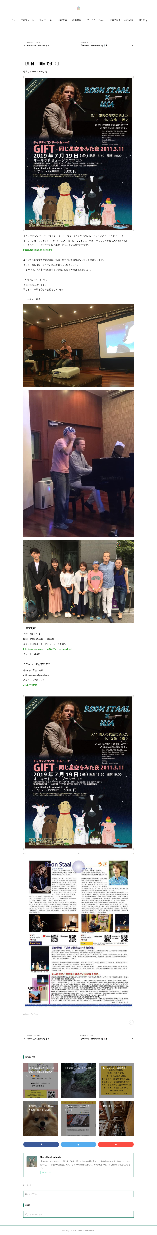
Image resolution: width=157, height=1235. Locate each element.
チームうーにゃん (95, 20)
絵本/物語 (77, 20)
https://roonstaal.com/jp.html (37, 249)
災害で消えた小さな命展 (121, 20)
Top (13, 20)
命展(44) (26, 1014)
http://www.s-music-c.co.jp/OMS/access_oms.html (47, 649)
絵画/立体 (62, 20)
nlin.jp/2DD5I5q (30, 685)
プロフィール (27, 20)
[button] (13, 20)
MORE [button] (142, 20)
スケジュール (45, 20)
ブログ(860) (34, 1014)
